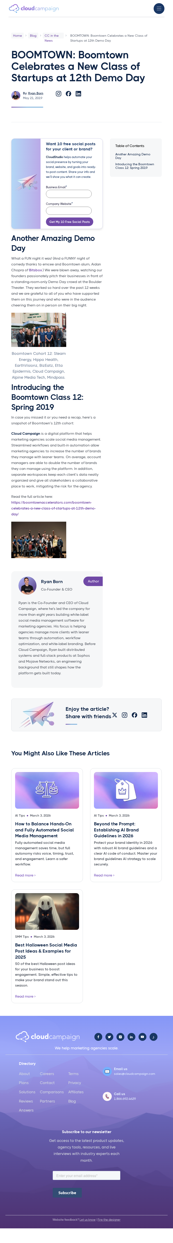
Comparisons (52, 1092)
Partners (47, 1101)
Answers (26, 1110)
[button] (159, 8)
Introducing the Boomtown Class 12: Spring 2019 (134, 166)
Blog (72, 1101)
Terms (73, 1073)
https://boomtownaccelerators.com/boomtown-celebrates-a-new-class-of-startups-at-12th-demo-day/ (53, 508)
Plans (24, 1082)
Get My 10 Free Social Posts (69, 222)
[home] (34, 8)
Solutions (27, 1092)
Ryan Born (35, 93)
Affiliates (76, 1092)
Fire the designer (109, 1219)
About (24, 1073)
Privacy (74, 1082)
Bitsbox (35, 270)
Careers (47, 1073)
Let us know (88, 1219)
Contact (47, 1082)
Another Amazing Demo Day (132, 156)
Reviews (26, 1101)
